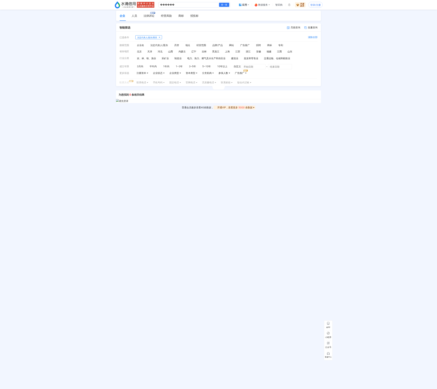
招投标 (194, 15)
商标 (181, 15)
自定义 (237, 66)
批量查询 (313, 27)
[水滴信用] (125, 5)
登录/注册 (315, 4)
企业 (122, 15)
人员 (134, 15)
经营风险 (166, 15)
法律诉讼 (149, 15)
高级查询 (295, 27)
